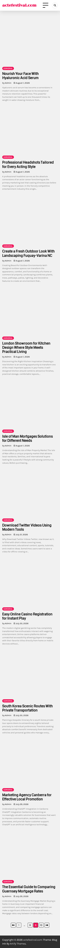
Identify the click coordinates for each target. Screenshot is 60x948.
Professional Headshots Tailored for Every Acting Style (28, 164)
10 (41, 925)
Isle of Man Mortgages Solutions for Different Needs (27, 438)
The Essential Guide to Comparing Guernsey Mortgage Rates (28, 888)
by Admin (6, 83)
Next (46, 925)
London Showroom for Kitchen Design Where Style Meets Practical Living (26, 347)
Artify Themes (18, 943)
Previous (13, 925)
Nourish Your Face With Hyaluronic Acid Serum (20, 75)
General (8, 68)
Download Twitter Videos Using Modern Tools (27, 527)
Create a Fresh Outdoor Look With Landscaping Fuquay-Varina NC (28, 253)
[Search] (55, 5)
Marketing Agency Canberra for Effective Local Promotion (27, 797)
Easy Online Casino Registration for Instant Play (27, 616)
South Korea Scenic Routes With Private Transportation (27, 708)
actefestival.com (19, 5)
